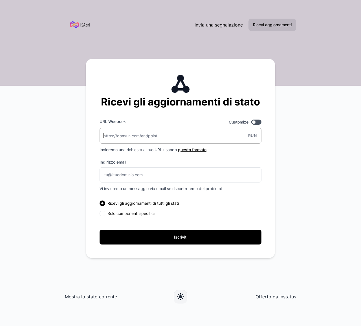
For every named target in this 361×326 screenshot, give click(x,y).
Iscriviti (180, 237)
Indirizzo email (113, 162)
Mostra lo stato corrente (91, 296)
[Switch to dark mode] (180, 296)
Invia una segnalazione (219, 25)
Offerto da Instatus (276, 296)
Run (252, 135)
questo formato (192, 149)
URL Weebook (113, 121)
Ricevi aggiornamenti (272, 24)
